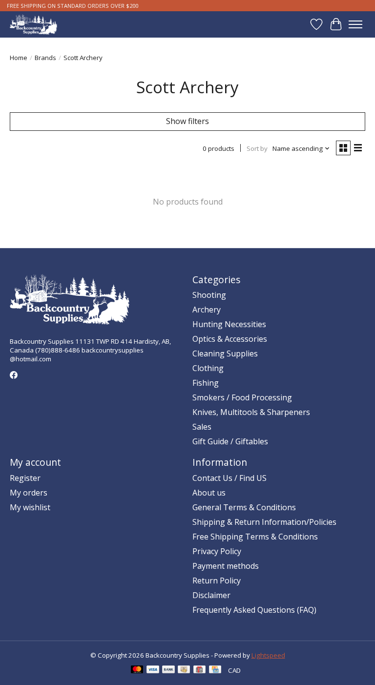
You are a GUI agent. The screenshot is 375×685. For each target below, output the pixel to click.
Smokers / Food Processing (242, 397)
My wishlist (30, 507)
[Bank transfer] (168, 670)
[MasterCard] (137, 670)
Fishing (205, 382)
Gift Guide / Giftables (230, 441)
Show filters (187, 121)
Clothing (208, 368)
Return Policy (216, 580)
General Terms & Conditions (244, 507)
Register (25, 478)
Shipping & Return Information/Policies (264, 522)
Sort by (257, 148)
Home (18, 57)
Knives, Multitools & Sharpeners (251, 412)
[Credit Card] (215, 670)
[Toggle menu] (355, 24)
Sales (201, 426)
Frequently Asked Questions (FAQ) (254, 609)
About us (209, 492)
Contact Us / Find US (229, 478)
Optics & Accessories (229, 338)
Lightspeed (268, 655)
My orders (28, 492)
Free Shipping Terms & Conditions (255, 536)
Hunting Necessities (229, 324)
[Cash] (184, 670)
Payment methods (225, 565)
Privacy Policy (216, 551)
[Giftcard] (199, 670)
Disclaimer (211, 595)
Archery (206, 309)
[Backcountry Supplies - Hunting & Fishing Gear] (33, 24)
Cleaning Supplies (225, 353)
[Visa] (152, 670)
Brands (45, 57)
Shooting (209, 295)
